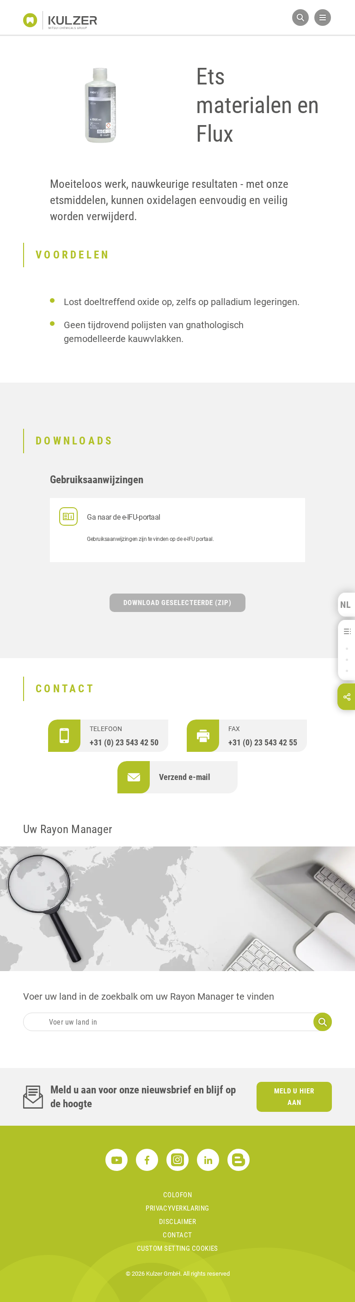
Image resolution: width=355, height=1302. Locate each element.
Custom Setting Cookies (177, 1248)
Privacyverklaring (177, 1208)
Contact (177, 1235)
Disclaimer (177, 1222)
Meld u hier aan (294, 1097)
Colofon (177, 1195)
